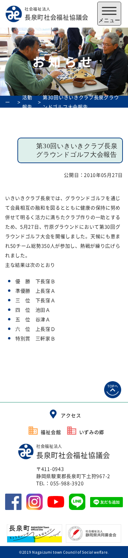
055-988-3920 (67, 483)
